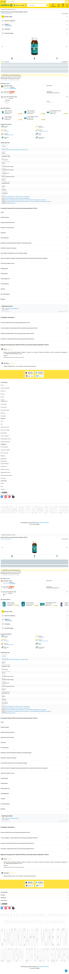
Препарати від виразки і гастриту (8, 9)
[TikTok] (13, 497)
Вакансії (2, 396)
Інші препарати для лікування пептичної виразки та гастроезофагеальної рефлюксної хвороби (28, 201)
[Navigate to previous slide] (2, 46)
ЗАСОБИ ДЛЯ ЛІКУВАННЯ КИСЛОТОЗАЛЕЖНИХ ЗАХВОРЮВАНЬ (17, 198)
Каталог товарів (20, 5)
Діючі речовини (4, 461)
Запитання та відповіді (5, 449)
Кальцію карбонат (6, 149)
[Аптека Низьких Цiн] (7, 5)
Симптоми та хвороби (5, 429)
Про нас (2, 385)
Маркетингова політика (5, 472)
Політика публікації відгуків (6, 475)
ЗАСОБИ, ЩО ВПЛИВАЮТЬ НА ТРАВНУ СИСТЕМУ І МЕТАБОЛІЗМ (16, 196)
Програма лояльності (5, 427)
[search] (47, 5)
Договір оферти (4, 432)
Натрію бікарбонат (15, 149)
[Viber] (29, 376)
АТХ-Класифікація (4, 446)
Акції (2, 421)
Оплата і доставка (4, 452)
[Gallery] (34, 46)
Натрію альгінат (24, 149)
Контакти (3, 393)
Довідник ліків (3, 458)
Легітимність (3, 478)
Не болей (2, 489)
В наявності (10, 88)
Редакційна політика (5, 469)
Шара (2, 486)
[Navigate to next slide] (67, 46)
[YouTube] (5, 497)
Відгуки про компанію (5, 410)
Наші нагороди (4, 404)
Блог (2, 424)
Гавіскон (4, 146)
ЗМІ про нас (3, 413)
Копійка (2, 483)
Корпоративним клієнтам (6, 438)
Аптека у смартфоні (5, 435)
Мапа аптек (3, 391)
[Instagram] (9, 497)
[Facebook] (2, 497)
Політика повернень (5, 463)
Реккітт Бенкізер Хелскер (6, 13)
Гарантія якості (4, 466)
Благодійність (3, 415)
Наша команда (4, 407)
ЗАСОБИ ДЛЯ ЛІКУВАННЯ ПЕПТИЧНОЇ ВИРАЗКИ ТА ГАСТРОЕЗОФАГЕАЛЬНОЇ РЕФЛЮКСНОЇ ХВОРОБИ (25, 199)
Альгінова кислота (11, 203)
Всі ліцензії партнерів (5, 388)
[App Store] (29, 372)
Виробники (3, 455)
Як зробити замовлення (5, 441)
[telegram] (39, 376)
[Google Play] (39, 372)
